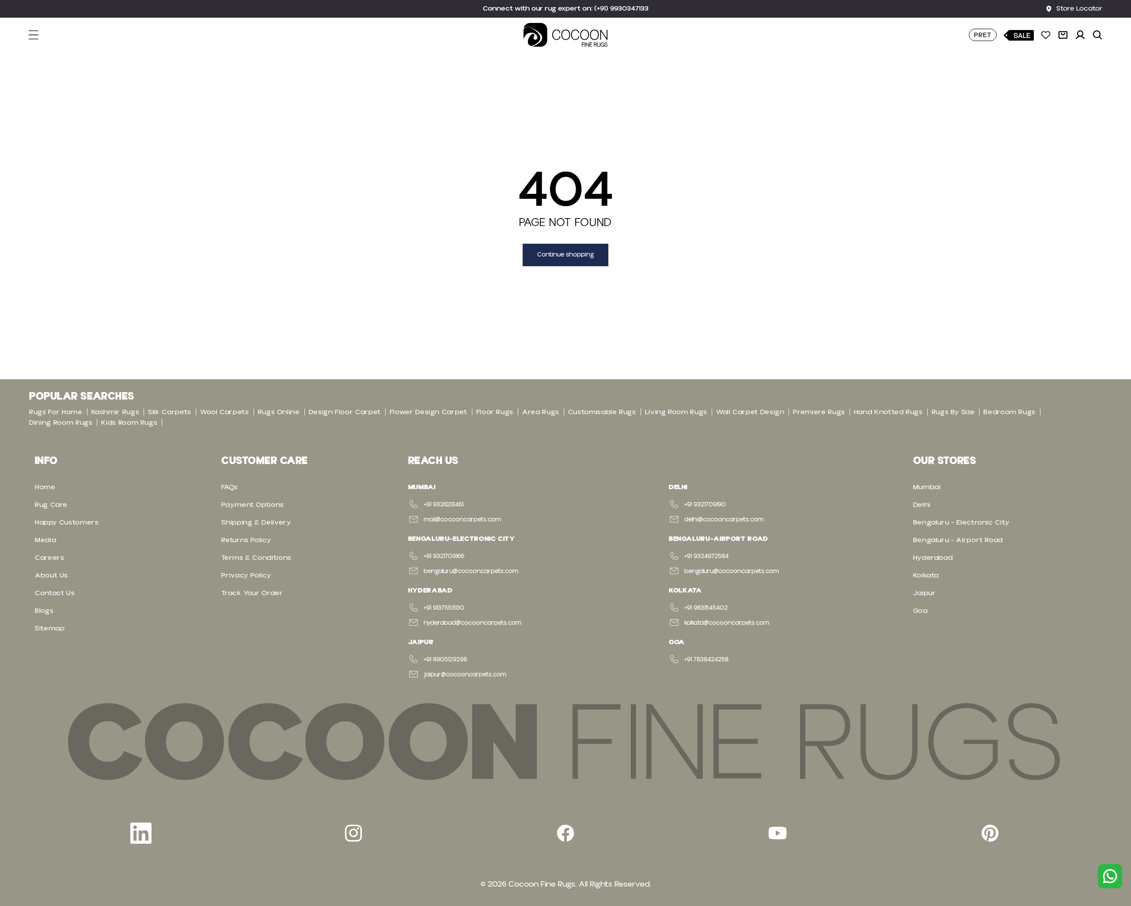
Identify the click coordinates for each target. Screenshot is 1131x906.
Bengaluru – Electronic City (961, 522)
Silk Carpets (169, 411)
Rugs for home (55, 411)
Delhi (921, 505)
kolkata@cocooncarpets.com (726, 623)
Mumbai (927, 487)
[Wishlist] (1045, 35)
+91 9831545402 (706, 608)
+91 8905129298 (445, 659)
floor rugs (494, 411)
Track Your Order (252, 593)
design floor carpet (345, 411)
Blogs (44, 610)
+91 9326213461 (443, 504)
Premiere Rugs (819, 411)
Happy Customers (67, 522)
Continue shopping (565, 254)
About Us (51, 575)
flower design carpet (428, 411)
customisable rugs (602, 411)
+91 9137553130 (444, 608)
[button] (38, 35)
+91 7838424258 (706, 659)
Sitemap (50, 628)
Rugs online (279, 411)
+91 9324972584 (706, 556)
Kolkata (926, 575)
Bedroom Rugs (1009, 411)
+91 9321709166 (444, 556)
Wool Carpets (224, 411)
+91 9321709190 (705, 504)
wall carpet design (750, 411)
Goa (920, 610)
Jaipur (924, 593)
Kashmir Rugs (115, 411)
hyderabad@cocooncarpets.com (472, 623)
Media (45, 540)
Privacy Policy (246, 575)
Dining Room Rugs (60, 422)
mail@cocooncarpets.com (462, 519)
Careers (49, 557)
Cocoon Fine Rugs (542, 884)
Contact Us (55, 593)
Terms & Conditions (256, 557)
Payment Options (252, 505)
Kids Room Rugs (129, 422)
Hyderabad (933, 557)
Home (45, 487)
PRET (982, 35)
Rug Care (51, 505)
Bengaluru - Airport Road (958, 540)
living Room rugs (676, 411)
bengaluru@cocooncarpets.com (471, 571)
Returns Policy (246, 540)
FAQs (229, 487)
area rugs (540, 411)
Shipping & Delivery (256, 522)
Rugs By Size (953, 411)
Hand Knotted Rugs (888, 411)
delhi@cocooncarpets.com (723, 519)
